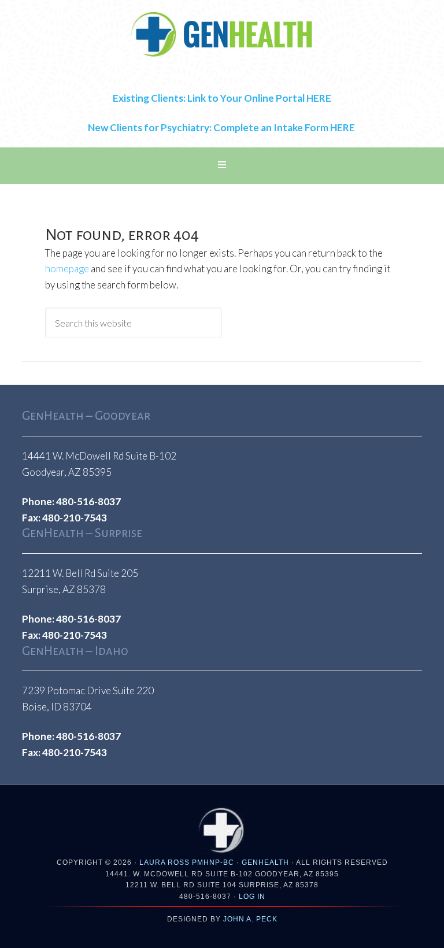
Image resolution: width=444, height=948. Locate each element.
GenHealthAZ (222, 35)
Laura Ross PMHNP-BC (186, 862)
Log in (252, 897)
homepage (67, 268)
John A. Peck (250, 919)
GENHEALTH (265, 862)
